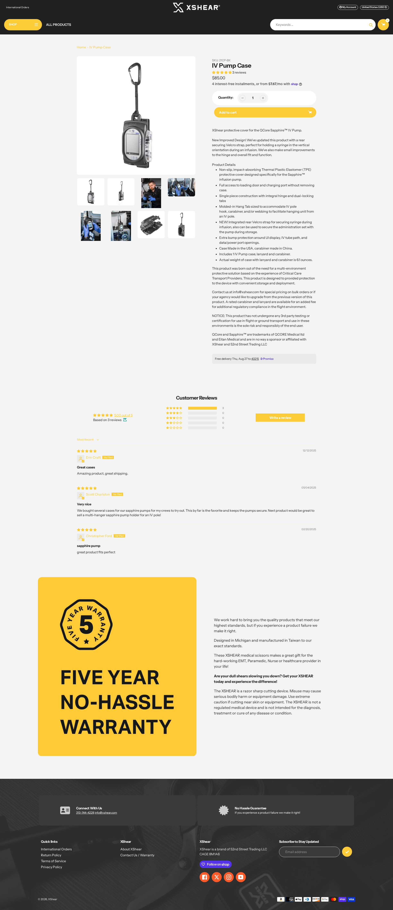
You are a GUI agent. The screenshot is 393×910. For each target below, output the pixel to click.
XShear (52, 899)
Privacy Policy (51, 867)
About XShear (131, 849)
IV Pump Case (100, 47)
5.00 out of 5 (123, 415)
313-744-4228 (85, 812)
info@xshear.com (106, 812)
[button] (222, 72)
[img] (87, 451)
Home (81, 47)
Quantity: (225, 97)
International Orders (17, 7)
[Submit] (347, 852)
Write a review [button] (280, 418)
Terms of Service (53, 861)
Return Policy (51, 855)
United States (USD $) (374, 7)
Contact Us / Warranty (137, 855)
